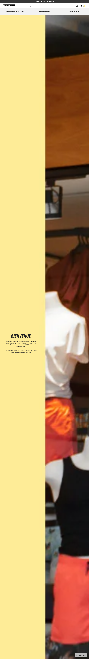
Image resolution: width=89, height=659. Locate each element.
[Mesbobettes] (9, 6)
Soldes (70, 6)
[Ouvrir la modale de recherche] (77, 6)
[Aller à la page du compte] (81, 6)
